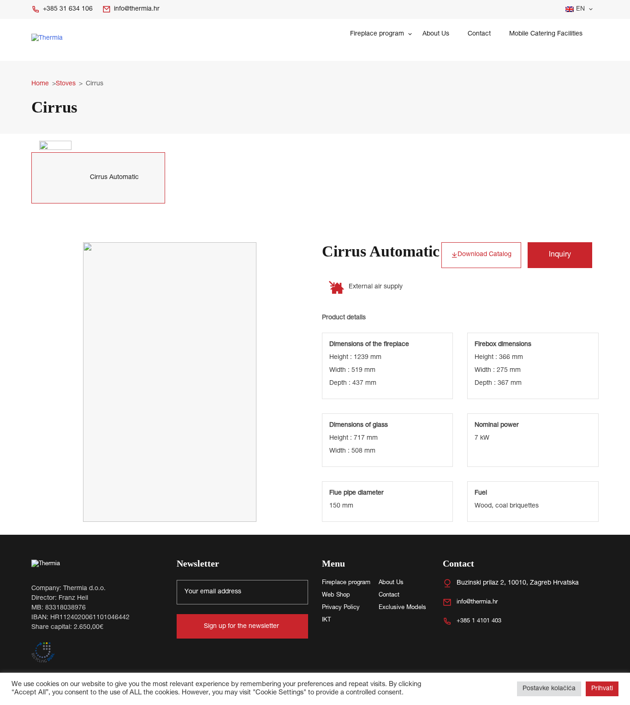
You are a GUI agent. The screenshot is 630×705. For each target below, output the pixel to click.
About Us (435, 34)
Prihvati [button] (602, 689)
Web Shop (336, 595)
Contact (479, 34)
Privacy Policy (341, 608)
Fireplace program (377, 34)
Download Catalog (484, 254)
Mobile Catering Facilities (545, 34)
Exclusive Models (402, 608)
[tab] (98, 177)
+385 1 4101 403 (479, 621)
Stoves (66, 84)
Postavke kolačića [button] (549, 689)
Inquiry (560, 255)
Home (40, 84)
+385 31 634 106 (68, 9)
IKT (326, 620)
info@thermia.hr (137, 9)
